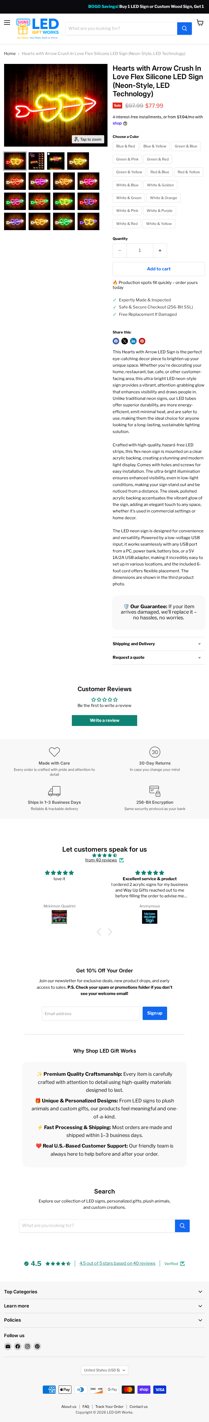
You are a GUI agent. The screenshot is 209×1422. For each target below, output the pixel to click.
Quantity (120, 239)
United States (102, 1370)
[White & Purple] (160, 216)
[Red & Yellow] (189, 177)
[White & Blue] (128, 190)
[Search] (184, 28)
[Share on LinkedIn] (133, 341)
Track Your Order (109, 1406)
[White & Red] (128, 229)
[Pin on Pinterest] (142, 341)
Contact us (139, 1406)
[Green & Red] (158, 165)
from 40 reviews (101, 860)
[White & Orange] (164, 203)
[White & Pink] (128, 216)
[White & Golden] (161, 190)
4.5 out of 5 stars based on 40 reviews (117, 1263)
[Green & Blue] (186, 152)
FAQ (85, 1406)
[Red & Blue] (160, 177)
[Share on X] (124, 341)
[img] (104, 855)
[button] (15, 161)
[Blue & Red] (126, 152)
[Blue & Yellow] (155, 152)
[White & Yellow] (160, 229)
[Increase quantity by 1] (160, 250)
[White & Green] (129, 203)
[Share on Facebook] (116, 341)
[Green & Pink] (128, 165)
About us (68, 1406)
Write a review (104, 720)
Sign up (154, 1013)
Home (10, 53)
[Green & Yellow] (130, 177)
